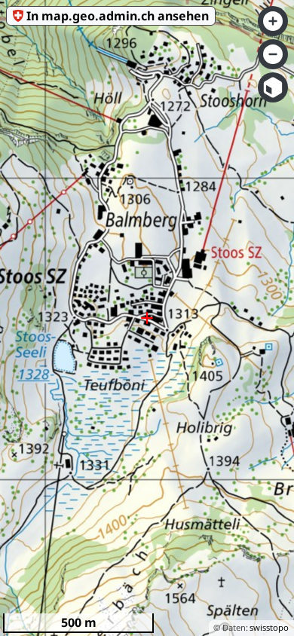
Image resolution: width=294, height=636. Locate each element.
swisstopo (269, 627)
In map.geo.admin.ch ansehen (117, 16)
